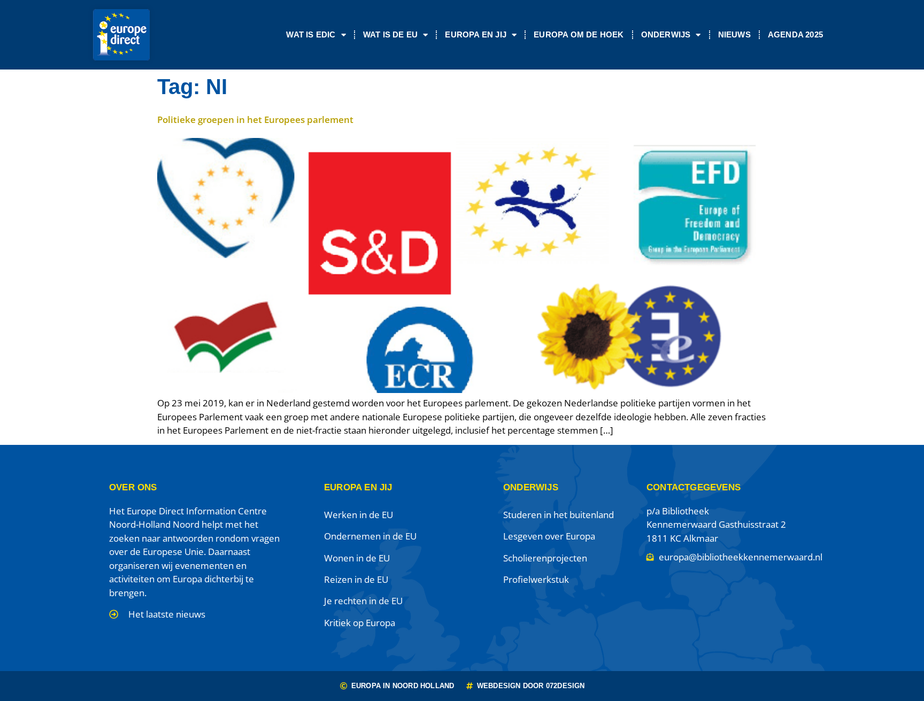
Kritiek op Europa (359, 623)
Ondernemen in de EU (370, 536)
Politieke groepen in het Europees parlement (255, 119)
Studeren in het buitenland (558, 515)
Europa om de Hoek (578, 34)
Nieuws (734, 34)
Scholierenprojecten (545, 558)
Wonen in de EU (357, 558)
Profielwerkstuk (536, 579)
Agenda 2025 (795, 34)
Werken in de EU (358, 515)
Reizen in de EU (356, 579)
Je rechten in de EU (363, 601)
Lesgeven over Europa (549, 536)
